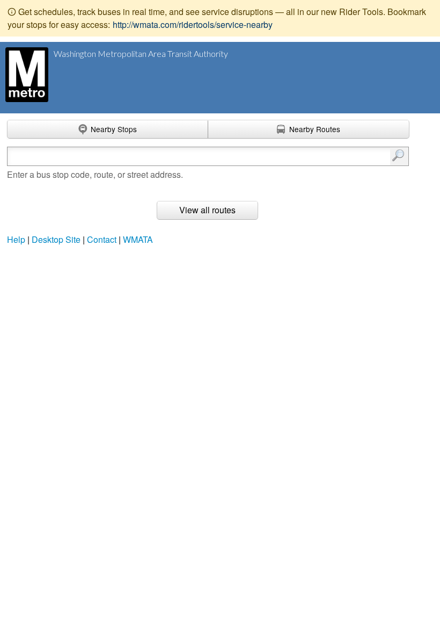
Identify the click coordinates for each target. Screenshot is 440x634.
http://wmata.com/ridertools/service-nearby (193, 24)
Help (16, 239)
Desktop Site (56, 239)
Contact (101, 239)
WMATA (138, 239)
